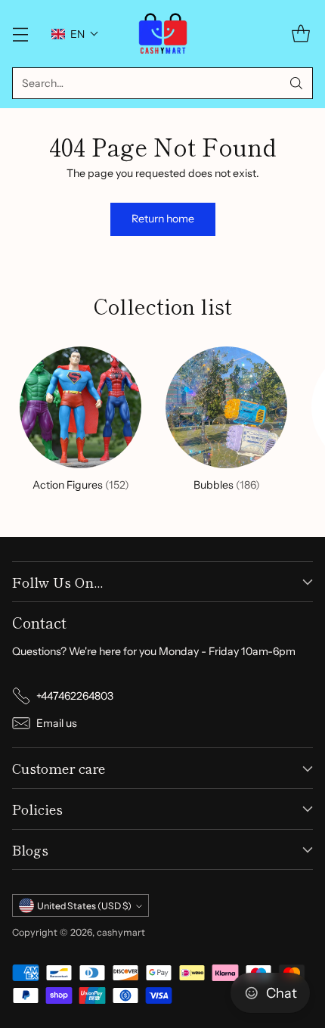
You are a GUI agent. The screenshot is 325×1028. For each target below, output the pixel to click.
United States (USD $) (84, 906)
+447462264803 (74, 696)
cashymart (121, 932)
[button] (75, 34)
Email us (56, 723)
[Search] (296, 83)
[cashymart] (162, 33)
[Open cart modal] (300, 33)
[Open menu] (20, 33)
